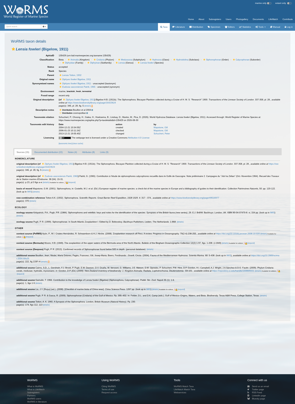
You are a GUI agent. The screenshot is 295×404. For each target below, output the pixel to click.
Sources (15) (23, 152)
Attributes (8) (88, 152)
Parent (50, 75)
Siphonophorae (213, 59)
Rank (51, 71)
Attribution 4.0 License (138, 137)
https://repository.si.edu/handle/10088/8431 (233, 271)
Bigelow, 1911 (76, 79)
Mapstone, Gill (161, 127)
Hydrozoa (157, 59)
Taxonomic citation (44, 117)
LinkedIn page (259, 395)
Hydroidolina (182, 59)
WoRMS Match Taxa (184, 386)
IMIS (29, 191)
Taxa (164, 27)
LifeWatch (273, 19)
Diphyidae (70, 62)
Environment (47, 91)
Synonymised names (43, 83)
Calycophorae (242, 59)
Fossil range (47, 95)
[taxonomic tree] (65, 143)
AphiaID (50, 55)
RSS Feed (257, 392)
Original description (43, 99)
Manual (276, 27)
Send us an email (260, 386)
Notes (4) (72, 152)
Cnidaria (100, 59)
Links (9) (104, 152)
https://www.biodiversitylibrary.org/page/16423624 (92, 102)
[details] (87, 106)
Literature (180, 27)
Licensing (49, 137)
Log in (289, 27)
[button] (13, 49)
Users (228, 19)
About (201, 19)
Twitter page (258, 389)
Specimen (215, 27)
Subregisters (215, 19)
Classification (47, 59)
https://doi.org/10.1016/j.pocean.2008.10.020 (238, 233)
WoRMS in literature (37, 401)
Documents (258, 19)
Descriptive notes (45, 110)
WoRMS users (34, 398)
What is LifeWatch (36, 389)
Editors (231, 27)
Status (50, 67)
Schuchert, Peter (162, 133)
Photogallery (242, 19)
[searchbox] (22, 26)
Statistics (246, 27)
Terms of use (108, 389)
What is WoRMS (35, 386)
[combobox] (23, 26)
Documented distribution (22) (48, 152)
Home (191, 19)
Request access (109, 392)
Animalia (75, 59)
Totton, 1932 (71, 75)
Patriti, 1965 (78, 87)
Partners (31, 395)
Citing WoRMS (109, 386)
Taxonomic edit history (42, 124)
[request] (71, 182)
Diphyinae (95, 62)
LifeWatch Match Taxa (184, 389)
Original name (46, 79)
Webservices (180, 392)
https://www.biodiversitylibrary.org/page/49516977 (195, 198)
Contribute (288, 19)
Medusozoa (126, 59)
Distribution (197, 27)
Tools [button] (261, 27)
